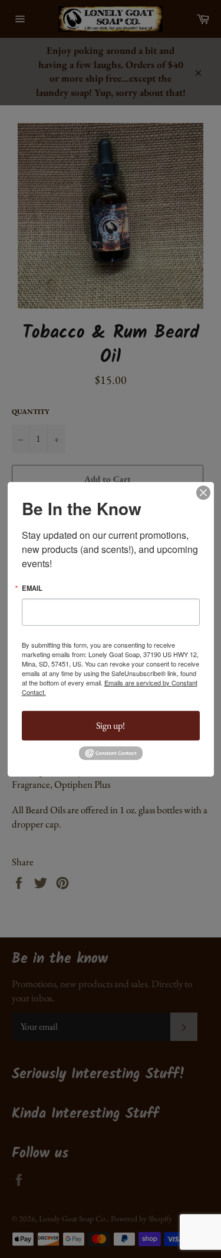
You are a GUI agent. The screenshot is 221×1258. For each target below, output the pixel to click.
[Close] (203, 492)
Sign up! (110, 725)
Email (32, 587)
